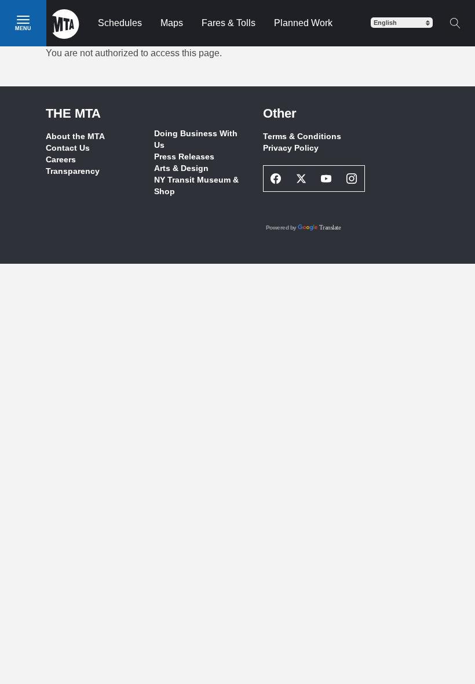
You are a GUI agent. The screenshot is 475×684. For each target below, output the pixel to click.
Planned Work (303, 23)
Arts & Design (181, 168)
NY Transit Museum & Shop (196, 185)
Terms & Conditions (302, 136)
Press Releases (184, 156)
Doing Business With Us (195, 139)
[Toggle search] (454, 23)
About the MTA (75, 136)
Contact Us (68, 147)
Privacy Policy (291, 147)
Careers (61, 159)
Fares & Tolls (228, 23)
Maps (171, 23)
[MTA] (66, 23)
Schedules (120, 23)
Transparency (73, 171)
